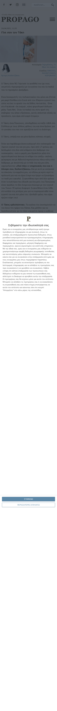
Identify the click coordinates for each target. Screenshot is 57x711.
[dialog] (28, 462)
